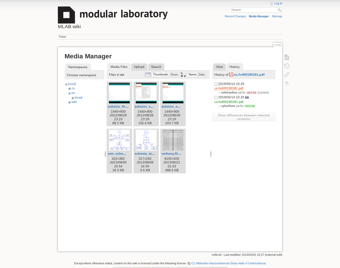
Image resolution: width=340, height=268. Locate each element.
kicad (78, 97)
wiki (74, 102)
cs (73, 88)
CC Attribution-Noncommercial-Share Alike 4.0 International (228, 263)
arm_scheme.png (121, 153)
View (219, 67)
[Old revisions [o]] (286, 65)
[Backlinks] (286, 74)
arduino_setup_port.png (180, 106)
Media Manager (259, 16)
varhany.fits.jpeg (174, 153)
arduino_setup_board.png (155, 106)
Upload (139, 67)
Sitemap (277, 16)
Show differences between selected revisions (244, 117)
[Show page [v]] (286, 57)
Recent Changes (235, 16)
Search (280, 10)
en (73, 93)
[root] (72, 84)
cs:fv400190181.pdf (249, 74)
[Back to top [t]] (286, 83)
